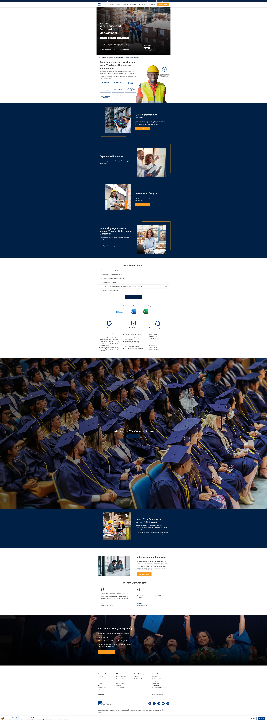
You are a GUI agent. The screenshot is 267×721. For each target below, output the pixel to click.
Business (100, 678)
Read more (102, 353)
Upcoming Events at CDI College (159, 687)
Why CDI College (137, 681)
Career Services (155, 683)
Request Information (163, 4)
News (153, 692)
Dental (99, 681)
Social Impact (155, 690)
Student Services (155, 685)
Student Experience (120, 687)
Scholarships (118, 685)
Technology (100, 690)
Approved (136, 676)
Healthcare (100, 683)
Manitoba (111, 57)
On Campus (106, 1)
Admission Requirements (121, 676)
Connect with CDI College (157, 694)
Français (147, 1)
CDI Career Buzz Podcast (157, 678)
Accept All (261, 718)
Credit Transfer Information (121, 678)
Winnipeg (121, 57)
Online (101, 1)
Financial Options (119, 681)
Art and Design (101, 676)
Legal (99, 685)
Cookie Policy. (68, 719)
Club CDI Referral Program (139, 678)
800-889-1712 (152, 1)
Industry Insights (155, 681)
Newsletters (154, 676)
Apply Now (163, 1)
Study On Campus (105, 57)
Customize (252, 718)
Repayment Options (120, 683)
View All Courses (133, 297)
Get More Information (106, 652)
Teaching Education (102, 687)
